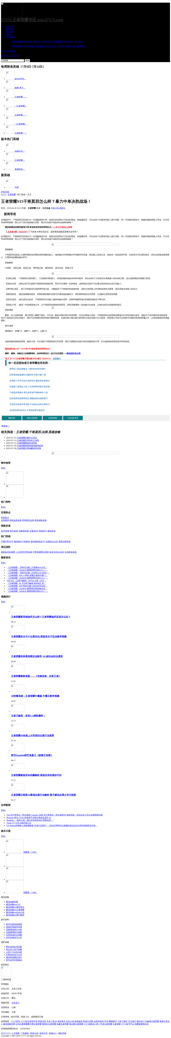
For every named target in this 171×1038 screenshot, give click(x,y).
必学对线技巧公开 (14, 937)
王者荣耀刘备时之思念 (27, 438)
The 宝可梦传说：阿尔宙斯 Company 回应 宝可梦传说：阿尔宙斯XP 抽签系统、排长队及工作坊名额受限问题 (55, 815)
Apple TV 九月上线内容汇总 (19, 823)
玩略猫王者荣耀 (152, 1021)
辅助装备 (40, 46)
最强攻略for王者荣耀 (15, 910)
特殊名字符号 (47, 42)
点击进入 (16, 1003)
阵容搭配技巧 (18, 46)
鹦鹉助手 (113, 1021)
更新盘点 (5, 518)
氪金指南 (79, 42)
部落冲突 (42, 1021)
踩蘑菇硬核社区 (142, 1024)
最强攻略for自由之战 (15, 912)
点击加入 (57, 358)
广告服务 (25, 1033)
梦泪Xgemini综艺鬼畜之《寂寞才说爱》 (32, 755)
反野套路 (61, 46)
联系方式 (44, 1033)
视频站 (9, 34)
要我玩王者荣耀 (49, 1024)
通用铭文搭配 (50, 46)
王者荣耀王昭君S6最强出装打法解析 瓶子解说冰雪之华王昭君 (43, 795)
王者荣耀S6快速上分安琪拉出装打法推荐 (32, 735)
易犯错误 (51, 531)
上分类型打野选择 (24, 552)
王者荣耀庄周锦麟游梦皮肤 (29, 448)
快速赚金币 (59, 42)
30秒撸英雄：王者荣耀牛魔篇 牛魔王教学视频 (35, 696)
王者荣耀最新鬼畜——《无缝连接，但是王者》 (36, 676)
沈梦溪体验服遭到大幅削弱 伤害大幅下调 (27, 375)
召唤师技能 (24, 531)
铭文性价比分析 (57, 552)
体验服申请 (81, 46)
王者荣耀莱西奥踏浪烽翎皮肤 (30, 446)
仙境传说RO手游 (101, 1021)
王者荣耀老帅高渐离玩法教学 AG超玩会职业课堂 (37, 656)
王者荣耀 (12, 194)
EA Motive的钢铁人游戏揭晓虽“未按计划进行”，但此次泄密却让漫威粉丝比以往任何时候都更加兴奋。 (52, 825)
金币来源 (5, 531)
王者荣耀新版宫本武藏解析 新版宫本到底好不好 (36, 775)
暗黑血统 (79, 1021)
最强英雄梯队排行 (14, 957)
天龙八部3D (52, 1021)
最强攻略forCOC (13, 904)
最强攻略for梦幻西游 (15, 915)
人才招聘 (15, 1033)
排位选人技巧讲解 (14, 949)
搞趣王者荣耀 (63, 1024)
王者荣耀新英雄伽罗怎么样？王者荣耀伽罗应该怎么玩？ (40, 616)
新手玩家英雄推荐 (14, 924)
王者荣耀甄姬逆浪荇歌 (27, 443)
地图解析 (37, 42)
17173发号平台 (127, 1024)
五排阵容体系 (71, 552)
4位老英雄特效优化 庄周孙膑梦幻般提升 (27, 410)
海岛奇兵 (62, 1021)
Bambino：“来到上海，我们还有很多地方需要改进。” (30, 820)
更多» (3, 468)
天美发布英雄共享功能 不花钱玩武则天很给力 (29, 404)
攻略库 (13, 51)
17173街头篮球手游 (29, 1021)
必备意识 (34, 531)
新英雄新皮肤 (41, 520)
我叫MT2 (141, 1021)
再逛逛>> (6, 426)
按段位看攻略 (32, 418)
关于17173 (5, 1033)
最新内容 (11, 418)
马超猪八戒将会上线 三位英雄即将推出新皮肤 (29, 387)
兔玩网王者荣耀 (76, 1024)
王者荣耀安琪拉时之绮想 (28, 440)
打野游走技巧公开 (14, 955)
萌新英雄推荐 (18, 42)
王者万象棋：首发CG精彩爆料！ (28, 715)
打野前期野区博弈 (41, 552)
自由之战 (70, 1021)
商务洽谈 (34, 1033)
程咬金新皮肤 (16, 520)
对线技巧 (43, 531)
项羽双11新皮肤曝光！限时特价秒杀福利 (27, 369)
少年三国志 (123, 1021)
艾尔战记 (132, 1021)
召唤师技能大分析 (14, 930)
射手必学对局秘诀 (14, 960)
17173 (3, 194)
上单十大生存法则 (14, 952)
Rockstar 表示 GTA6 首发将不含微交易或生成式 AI (29, 818)
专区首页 (10, 26)
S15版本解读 (29, 46)
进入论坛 (5, 51)
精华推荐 (10, 32)
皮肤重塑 (5, 520)
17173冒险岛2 (90, 1024)
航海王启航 (88, 1021)
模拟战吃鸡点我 (73, 353)
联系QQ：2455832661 (10, 56)
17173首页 (15, 1021)
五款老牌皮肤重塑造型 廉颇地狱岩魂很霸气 (28, 398)
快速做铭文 (69, 42)
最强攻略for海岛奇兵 (15, 907)
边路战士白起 (52, 541)
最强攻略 (28, 42)
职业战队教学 (73, 418)
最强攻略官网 (12, 902)
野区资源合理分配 (14, 947)
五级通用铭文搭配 (14, 932)
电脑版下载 (70, 46)
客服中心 (53, 1033)
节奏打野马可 (7, 541)
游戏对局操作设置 (14, 927)
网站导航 (62, 1033)
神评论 (62, 208)
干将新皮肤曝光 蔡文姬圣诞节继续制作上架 (28, 392)
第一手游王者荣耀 (104, 1024)
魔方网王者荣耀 (35, 1024)
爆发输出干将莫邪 (22, 541)
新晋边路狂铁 (65, 541)
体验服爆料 (11, 37)
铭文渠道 (14, 531)
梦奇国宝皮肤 (28, 520)
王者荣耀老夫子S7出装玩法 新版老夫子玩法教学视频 (39, 636)
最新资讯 (10, 29)
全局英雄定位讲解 (14, 935)
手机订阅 (55, 208)
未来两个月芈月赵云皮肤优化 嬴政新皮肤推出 (29, 381)
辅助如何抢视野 (8, 552)
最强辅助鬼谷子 (38, 541)
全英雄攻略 (52, 418)
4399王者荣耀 (22, 1024)
